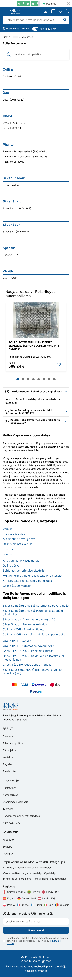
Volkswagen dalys (27, 867)
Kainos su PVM (48, 28)
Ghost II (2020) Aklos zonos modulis (27, 664)
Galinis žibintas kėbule (17, 544)
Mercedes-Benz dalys (15, 873)
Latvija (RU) (52, 891)
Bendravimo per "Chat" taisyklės (21, 815)
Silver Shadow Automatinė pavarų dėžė (29, 619)
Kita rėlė (8, 549)
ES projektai (9, 750)
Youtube (7, 846)
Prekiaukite (9, 771)
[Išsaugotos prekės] (60, 11)
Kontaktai (8, 757)
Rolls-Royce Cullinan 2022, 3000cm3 (30, 356)
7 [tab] (49, 379)
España (11, 898)
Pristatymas (9, 787)
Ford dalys (25, 878)
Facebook (8, 839)
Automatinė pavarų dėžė (19, 539)
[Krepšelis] (68, 11)
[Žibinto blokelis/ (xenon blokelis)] (36, 320)
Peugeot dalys (58, 878)
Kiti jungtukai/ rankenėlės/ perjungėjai (28, 580)
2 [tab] (23, 379)
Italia (50, 904)
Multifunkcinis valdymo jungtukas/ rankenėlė (32, 575)
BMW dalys (9, 867)
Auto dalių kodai (12, 822)
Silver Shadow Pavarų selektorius (25, 624)
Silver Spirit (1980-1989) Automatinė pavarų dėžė (36, 605)
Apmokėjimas (10, 794)
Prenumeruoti (36, 930)
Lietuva (36, 891)
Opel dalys (50, 873)
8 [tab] (54, 379)
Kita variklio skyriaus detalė (21, 560)
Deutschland (29, 898)
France (25, 904)
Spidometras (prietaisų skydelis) (24, 570)
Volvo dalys (36, 873)
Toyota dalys (10, 878)
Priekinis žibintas (14, 534)
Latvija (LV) (48, 898)
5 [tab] (38, 379)
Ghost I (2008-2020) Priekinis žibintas (28, 651)
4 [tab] (33, 379)
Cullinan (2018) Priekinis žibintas (24, 629)
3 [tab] (28, 379)
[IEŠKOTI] (65, 20)
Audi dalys (45, 867)
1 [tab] (17, 379)
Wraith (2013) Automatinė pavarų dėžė (28, 646)
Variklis (7, 529)
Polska (11, 904)
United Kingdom (16, 891)
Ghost (7, 116)
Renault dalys (41, 878)
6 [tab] (44, 379)
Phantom (9, 144)
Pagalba (7, 764)
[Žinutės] (53, 11)
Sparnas (8, 554)
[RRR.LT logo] (15, 11)
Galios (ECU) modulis (17, 585)
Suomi (38, 904)
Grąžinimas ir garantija (15, 801)
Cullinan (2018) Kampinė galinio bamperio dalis (34, 634)
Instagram (8, 853)
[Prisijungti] (46, 11)
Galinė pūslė (11, 565)
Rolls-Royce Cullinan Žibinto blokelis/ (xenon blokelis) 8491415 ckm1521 (34, 346)
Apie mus (8, 736)
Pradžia (6, 37)
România (64, 904)
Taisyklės (8, 808)
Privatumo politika (13, 743)
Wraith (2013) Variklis (17, 641)
